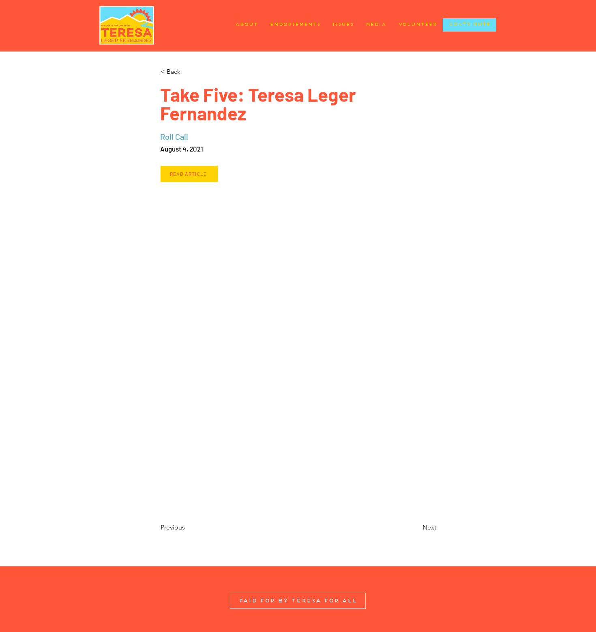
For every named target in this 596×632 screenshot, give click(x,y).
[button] (187, 72)
